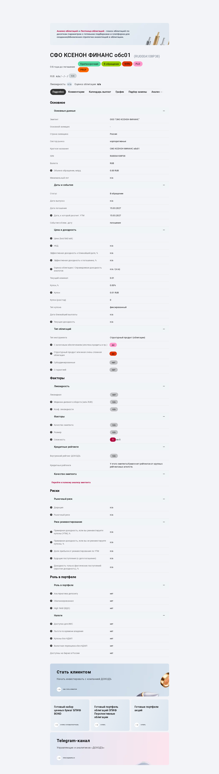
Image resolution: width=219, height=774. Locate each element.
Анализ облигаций (67, 31)
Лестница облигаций (92, 31)
